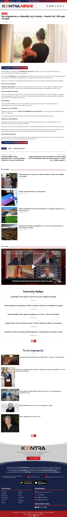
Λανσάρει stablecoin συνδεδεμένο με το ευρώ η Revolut (32, 191)
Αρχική (2, 1)
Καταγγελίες (12, 1)
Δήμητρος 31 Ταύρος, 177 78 (44, 492)
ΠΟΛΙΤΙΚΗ (4, 491)
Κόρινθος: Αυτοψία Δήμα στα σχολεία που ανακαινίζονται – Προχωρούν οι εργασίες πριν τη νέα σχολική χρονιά (41, 209)
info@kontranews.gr (42, 497)
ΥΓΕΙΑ (3, 501)
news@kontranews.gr (42, 499)
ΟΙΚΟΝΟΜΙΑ (4, 499)
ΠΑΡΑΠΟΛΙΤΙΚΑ (5, 497)
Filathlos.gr (28, 472)
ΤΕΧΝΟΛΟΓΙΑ (21, 501)
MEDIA (19, 495)
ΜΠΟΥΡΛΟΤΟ (4, 495)
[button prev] (32, 341)
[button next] (35, 341)
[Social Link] (47, 6)
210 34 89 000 (40, 495)
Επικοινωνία (18, 1)
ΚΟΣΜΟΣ (20, 491)
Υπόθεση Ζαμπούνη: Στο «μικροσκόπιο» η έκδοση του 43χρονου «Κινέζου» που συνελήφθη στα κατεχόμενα (41, 175)
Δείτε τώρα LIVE (33, 458)
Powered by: (31, 515)
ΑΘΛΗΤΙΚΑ (20, 493)
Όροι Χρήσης (30, 512)
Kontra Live (6, 1)
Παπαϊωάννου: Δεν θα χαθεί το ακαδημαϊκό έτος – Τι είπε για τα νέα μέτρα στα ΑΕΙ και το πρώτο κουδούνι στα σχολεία (41, 226)
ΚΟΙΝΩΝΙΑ (4, 493)
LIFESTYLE (20, 499)
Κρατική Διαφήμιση (49, 512)
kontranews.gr (25, 467)
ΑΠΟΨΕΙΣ (20, 502)
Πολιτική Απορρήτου (39, 512)
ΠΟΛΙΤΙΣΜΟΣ (21, 497)
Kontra (51, 469)
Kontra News (23, 470)
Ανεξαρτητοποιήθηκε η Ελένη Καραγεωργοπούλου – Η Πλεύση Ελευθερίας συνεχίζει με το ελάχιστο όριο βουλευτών (13, 158)
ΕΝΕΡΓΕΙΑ (4, 502)
